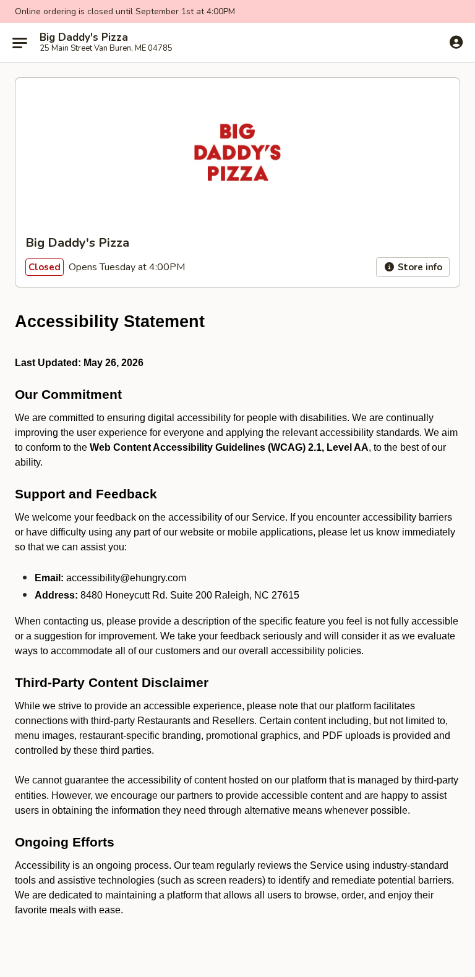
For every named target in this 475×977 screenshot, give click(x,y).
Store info (418, 267)
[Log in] (456, 42)
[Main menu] (20, 42)
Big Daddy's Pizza (84, 38)
